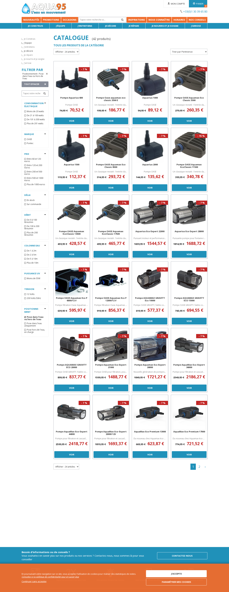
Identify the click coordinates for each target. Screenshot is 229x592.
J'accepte (176, 573)
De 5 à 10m (32, 259)
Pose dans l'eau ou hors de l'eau (33, 318)
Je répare (134, 25)
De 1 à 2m (31, 251)
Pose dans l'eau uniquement (33, 324)
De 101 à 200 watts (36, 119)
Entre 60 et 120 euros (32, 160)
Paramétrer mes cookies (176, 581)
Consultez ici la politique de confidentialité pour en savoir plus (50, 576)
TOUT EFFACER (31, 84)
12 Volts (30, 294)
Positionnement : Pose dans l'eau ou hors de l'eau (33, 76)
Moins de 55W (33, 278)
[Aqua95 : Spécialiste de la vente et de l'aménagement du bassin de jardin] (44, 9)
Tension (29, 289)
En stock (31, 200)
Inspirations (136, 19)
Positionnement (31, 310)
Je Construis (35, 25)
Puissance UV (32, 273)
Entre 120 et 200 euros (33, 166)
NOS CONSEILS (197, 19)
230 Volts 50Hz (34, 298)
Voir (71, 120)
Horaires (179, 19)
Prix (26, 153)
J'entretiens (85, 25)
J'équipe (60, 25)
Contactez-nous (182, 555)
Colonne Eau (32, 245)
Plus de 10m (32, 263)
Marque (29, 134)
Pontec (30, 143)
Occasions (69, 19)
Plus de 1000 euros (36, 184)
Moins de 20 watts (35, 111)
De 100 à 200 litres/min (31, 227)
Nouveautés (31, 19)
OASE (29, 139)
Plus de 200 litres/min (31, 233)
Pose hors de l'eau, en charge (34, 331)
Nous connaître (159, 19)
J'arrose (196, 25)
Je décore (110, 25)
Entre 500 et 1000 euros (33, 179)
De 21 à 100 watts (35, 115)
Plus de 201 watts (35, 123)
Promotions (51, 19)
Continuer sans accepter (34, 581)
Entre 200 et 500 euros (33, 173)
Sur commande (34, 204)
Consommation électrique (34, 105)
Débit (27, 214)
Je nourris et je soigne (165, 25)
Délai (27, 195)
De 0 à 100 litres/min (30, 221)
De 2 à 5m (31, 255)
